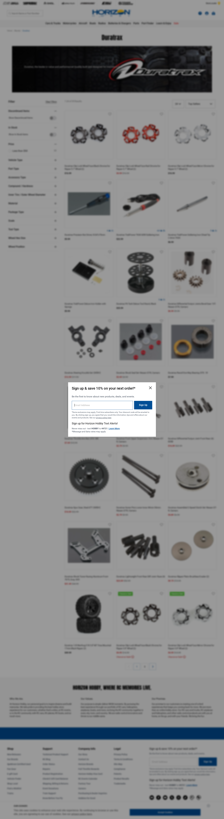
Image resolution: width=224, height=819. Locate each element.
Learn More (114, 428)
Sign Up (143, 405)
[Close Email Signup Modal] (150, 388)
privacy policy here (103, 418)
